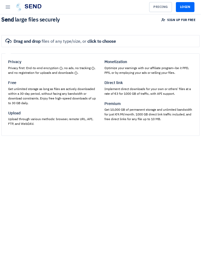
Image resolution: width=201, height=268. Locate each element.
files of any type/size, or (65, 42)
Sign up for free (181, 20)
